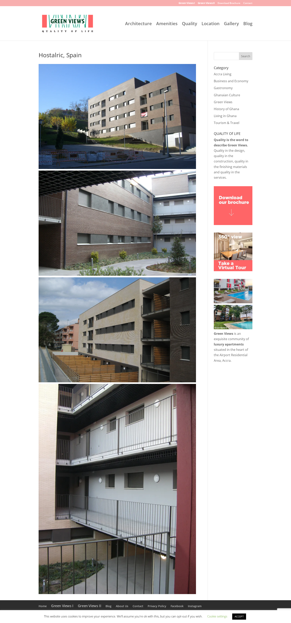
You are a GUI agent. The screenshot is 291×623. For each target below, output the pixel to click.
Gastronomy (223, 88)
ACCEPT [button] (239, 616)
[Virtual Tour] (233, 270)
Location (211, 24)
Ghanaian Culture (227, 95)
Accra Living (222, 74)
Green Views (223, 102)
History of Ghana (226, 109)
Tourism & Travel (226, 123)
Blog (247, 24)
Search (245, 56)
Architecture (138, 24)
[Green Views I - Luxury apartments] (233, 302)
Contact (247, 3)
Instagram (195, 606)
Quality (189, 24)
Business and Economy (231, 81)
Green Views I (187, 3)
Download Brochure (229, 3)
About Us (122, 606)
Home (43, 606)
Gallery (231, 24)
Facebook (177, 606)
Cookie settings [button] (217, 616)
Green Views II (206, 3)
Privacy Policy (157, 606)
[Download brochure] (233, 224)
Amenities (167, 24)
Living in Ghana (225, 116)
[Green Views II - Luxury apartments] (233, 328)
